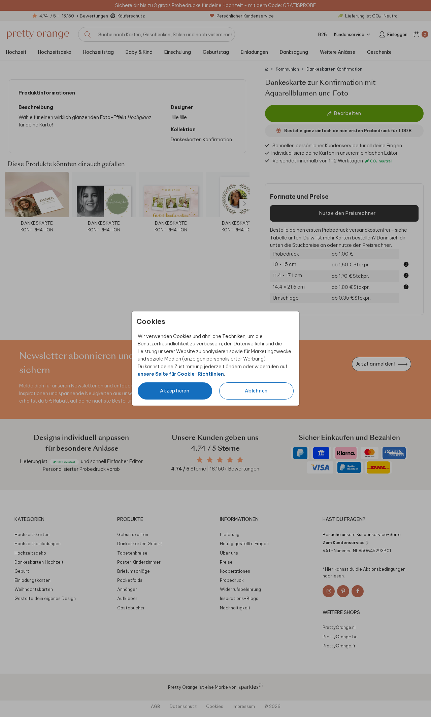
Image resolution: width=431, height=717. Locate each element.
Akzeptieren (174, 391)
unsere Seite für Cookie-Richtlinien (181, 374)
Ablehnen (256, 391)
